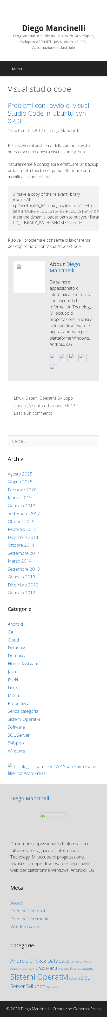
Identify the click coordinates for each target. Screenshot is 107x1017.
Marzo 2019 (20, 497)
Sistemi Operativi (40, 398)
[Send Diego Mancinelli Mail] (54, 361)
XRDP (69, 405)
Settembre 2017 (24, 513)
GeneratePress (87, 1008)
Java (12, 672)
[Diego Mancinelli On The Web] (63, 361)
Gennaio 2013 (21, 577)
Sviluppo (65, 398)
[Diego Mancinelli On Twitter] (73, 361)
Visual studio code (46, 405)
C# (11, 632)
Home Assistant (23, 663)
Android (15, 624)
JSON (13, 679)
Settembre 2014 (24, 553)
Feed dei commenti (29, 919)
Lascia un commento (33, 413)
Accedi (16, 903)
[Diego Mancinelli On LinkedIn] (82, 361)
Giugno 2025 (20, 482)
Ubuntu (20, 405)
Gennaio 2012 (21, 593)
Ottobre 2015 (21, 521)
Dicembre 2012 (23, 585)
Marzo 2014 (20, 561)
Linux (19, 398)
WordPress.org (24, 926)
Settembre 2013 (24, 569)
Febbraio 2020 (22, 490)
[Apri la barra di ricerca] (99, 68)
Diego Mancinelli (53, 28)
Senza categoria (23, 711)
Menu (13, 695)
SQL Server (19, 735)
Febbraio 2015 (22, 529)
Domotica (17, 656)
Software (16, 727)
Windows (16, 751)
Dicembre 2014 (23, 537)
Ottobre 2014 (21, 545)
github (79, 152)
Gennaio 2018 (21, 505)
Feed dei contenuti (28, 911)
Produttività (18, 703)
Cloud (13, 640)
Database (17, 648)
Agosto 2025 (20, 474)
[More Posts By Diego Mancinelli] (54, 371)
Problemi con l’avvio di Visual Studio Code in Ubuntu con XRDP (48, 113)
